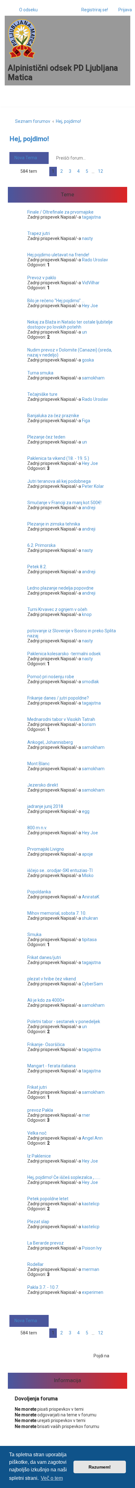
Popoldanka (39, 891)
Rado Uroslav (95, 259)
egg (85, 811)
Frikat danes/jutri (44, 957)
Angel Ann (92, 1138)
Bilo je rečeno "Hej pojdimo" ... (55, 300)
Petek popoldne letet (47, 1198)
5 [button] (87, 171)
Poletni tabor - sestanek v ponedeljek (63, 1021)
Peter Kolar (93, 486)
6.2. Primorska (41, 545)
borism (89, 724)
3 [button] (70, 171)
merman (90, 1269)
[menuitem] (26, 9)
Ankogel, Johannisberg (50, 742)
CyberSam (92, 983)
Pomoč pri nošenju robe (50, 676)
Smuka (34, 934)
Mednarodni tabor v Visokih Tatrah (61, 719)
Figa (86, 420)
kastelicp (91, 1203)
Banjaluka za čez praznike (53, 415)
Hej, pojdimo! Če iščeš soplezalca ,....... (63, 1177)
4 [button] (78, 171)
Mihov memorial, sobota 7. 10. (56, 913)
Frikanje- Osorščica (46, 1044)
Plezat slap (38, 1221)
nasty (87, 238)
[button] (43, 171)
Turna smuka (40, 372)
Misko (88, 875)
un (84, 332)
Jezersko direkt (42, 785)
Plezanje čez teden (46, 436)
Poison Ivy (92, 1248)
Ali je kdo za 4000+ (45, 1000)
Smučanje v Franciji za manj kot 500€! (64, 502)
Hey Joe (90, 305)
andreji (88, 507)
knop (87, 614)
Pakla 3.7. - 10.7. (43, 1287)
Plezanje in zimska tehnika (53, 523)
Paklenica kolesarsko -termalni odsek (64, 653)
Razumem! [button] (100, 1466)
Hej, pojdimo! (29, 139)
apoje (87, 854)
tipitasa (89, 939)
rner (86, 1115)
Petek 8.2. (37, 566)
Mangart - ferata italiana (51, 1065)
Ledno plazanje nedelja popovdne (60, 588)
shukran (90, 918)
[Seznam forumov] (22, 39)
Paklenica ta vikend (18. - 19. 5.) (58, 458)
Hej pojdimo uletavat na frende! (58, 254)
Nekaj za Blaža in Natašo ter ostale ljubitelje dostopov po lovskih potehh (70, 324)
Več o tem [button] (52, 1478)
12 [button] (100, 171)
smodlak (90, 681)
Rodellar (35, 1264)
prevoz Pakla (40, 1110)
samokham (93, 377)
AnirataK (90, 896)
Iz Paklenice (39, 1155)
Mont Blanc (38, 763)
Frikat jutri (37, 1087)
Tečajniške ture (42, 394)
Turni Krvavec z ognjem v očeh (57, 609)
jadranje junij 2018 (45, 806)
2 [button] (61, 171)
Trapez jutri (38, 233)
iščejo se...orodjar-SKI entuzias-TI (60, 870)
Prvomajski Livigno (45, 849)
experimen (92, 1292)
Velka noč (36, 1133)
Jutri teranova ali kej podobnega (59, 481)
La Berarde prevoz (45, 1242)
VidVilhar (91, 282)
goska (88, 359)
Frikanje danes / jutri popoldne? (58, 697)
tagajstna (91, 217)
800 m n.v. (37, 827)
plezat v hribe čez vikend (51, 978)
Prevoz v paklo (41, 277)
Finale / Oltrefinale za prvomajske (60, 212)
